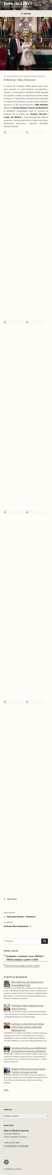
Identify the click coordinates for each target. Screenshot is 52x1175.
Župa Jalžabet (18, 3)
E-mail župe (23, 1146)
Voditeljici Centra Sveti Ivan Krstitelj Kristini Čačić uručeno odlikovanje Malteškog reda (27, 1027)
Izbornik (27, 13)
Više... (6, 1090)
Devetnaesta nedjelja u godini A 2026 (23, 966)
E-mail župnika (10, 1146)
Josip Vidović (38, 76)
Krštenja (12, 899)
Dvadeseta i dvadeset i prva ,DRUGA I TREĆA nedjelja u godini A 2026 (25, 958)
